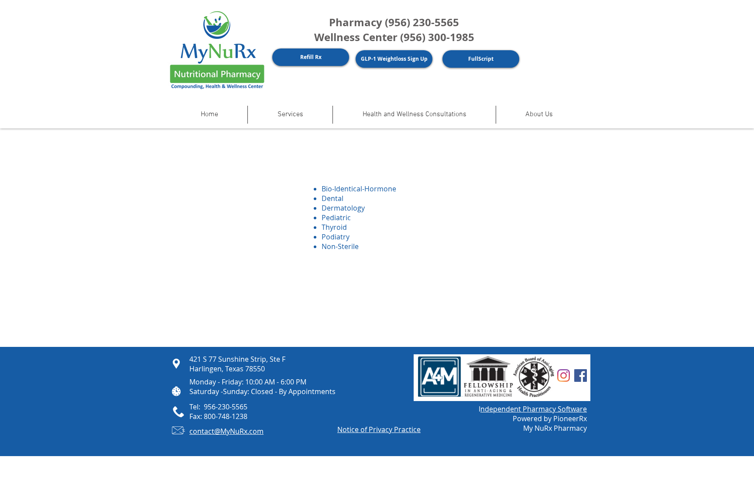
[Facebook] (580, 375)
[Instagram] (563, 375)
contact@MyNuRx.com (226, 431)
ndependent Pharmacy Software (533, 409)
